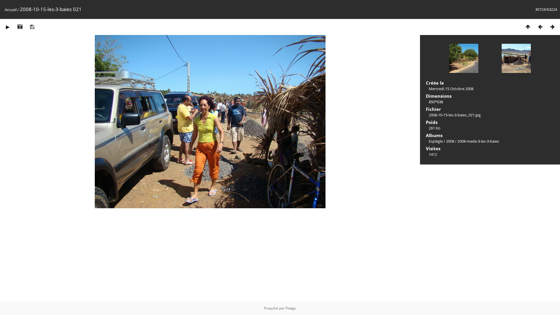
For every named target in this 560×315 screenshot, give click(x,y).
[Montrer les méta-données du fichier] (20, 26)
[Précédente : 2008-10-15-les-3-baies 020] (540, 26)
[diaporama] (7, 26)
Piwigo (291, 308)
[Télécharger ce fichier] (32, 26)
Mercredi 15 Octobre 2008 (451, 88)
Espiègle (436, 141)
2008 (450, 141)
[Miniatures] (528, 26)
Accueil (11, 9)
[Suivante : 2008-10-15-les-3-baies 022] (552, 26)
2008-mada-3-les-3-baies (478, 141)
